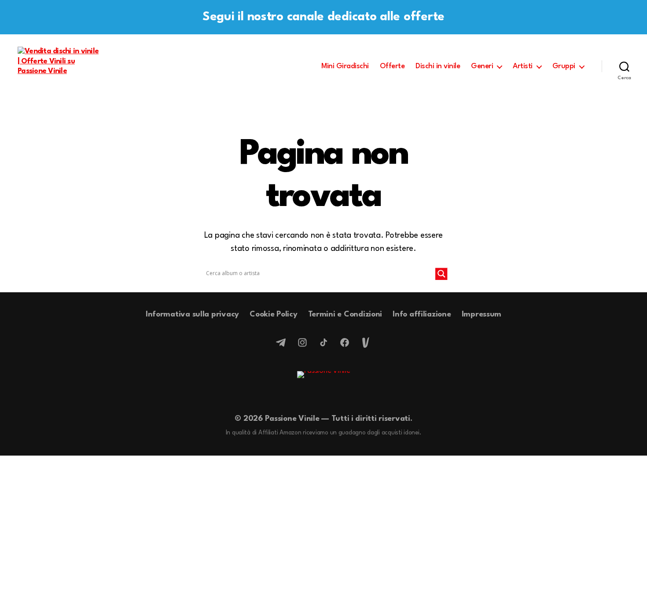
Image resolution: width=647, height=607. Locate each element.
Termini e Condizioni (345, 314)
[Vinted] (365, 342)
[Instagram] (302, 342)
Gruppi (563, 66)
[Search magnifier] (441, 274)
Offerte (392, 66)
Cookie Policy (274, 314)
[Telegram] (281, 342)
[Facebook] (344, 342)
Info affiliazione (422, 314)
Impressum (482, 314)
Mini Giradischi (345, 66)
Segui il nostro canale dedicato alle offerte (323, 17)
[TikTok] (323, 342)
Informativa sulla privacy (192, 314)
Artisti (523, 66)
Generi (482, 66)
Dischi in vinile (437, 66)
